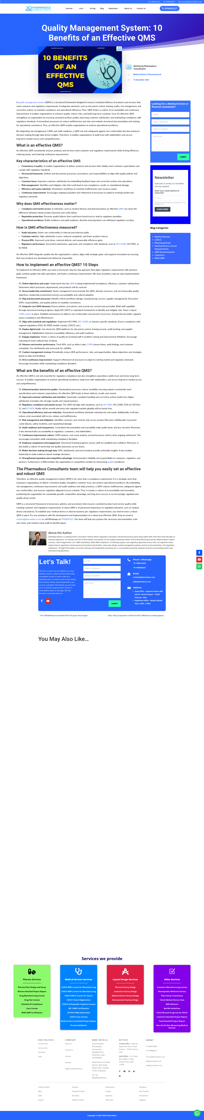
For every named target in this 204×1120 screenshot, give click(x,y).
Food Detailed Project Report (172, 1021)
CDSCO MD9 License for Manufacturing (78, 991)
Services (70, 8)
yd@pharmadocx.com (142, 582)
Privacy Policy (43, 1044)
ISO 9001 (107, 405)
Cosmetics (159, 255)
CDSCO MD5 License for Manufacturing (78, 987)
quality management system (31, 102)
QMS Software (172, 1004)
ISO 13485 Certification (78, 1008)
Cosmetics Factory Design (125, 991)
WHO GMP (160, 258)
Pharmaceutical (154, 74)
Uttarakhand (143, 1096)
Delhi (40, 1096)
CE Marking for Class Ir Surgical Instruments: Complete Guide (64, 730)
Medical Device (139, 74)
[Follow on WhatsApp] (199, 566)
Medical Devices (162, 236)
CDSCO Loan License (79, 1017)
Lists (82, 8)
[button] (197, 1113)
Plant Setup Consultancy (172, 995)
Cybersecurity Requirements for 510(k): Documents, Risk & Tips (65, 927)
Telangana (142, 1087)
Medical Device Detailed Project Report (78, 1021)
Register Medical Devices (73, 1069)
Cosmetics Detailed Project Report (172, 1017)
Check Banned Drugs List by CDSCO (172, 1012)
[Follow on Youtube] (199, 560)
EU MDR (30, 409)
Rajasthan (109, 1096)
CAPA (89, 345)
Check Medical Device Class (172, 1000)
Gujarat (40, 1100)
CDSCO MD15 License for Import (78, 995)
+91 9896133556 (139, 563)
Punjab (108, 1091)
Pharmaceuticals (163, 242)
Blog (102, 8)
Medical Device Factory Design (125, 995)
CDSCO (158, 239)
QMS (121, 209)
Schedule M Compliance (32, 1004)
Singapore (142, 1100)
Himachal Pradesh (78, 1091)
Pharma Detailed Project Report (32, 991)
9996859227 (169, 2)
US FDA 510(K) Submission (78, 1012)
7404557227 (154, 2)
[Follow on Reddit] (134, 1071)
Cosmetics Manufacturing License (172, 987)
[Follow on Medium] (129, 1071)
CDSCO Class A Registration (79, 1000)
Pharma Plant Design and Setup (32, 987)
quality (111, 462)
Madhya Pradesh (78, 1100)
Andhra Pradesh (44, 1087)
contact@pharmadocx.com (190, 2)
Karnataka (75, 1096)
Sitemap (68, 1062)
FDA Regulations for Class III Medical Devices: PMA (60, 828)
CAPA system (25, 314)
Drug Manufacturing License (32, 995)
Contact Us (141, 8)
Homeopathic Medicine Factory (172, 991)
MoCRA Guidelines (172, 1008)
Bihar (40, 1091)
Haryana (75, 1087)
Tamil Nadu (109, 1100)
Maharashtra (110, 1087)
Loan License (32, 1008)
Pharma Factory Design (125, 987)
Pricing (92, 8)
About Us (128, 8)
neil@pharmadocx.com (154, 1065)
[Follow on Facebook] (199, 553)
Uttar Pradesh (144, 1091)
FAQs (40, 1057)
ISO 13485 (121, 244)
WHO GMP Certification (32, 1012)
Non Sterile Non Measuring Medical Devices (172, 1026)
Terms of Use (42, 1048)
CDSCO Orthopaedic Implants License (78, 1004)
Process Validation (78, 1025)
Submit (183, 157)
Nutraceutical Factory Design (125, 1000)
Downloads (114, 8)
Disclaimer (41, 1052)
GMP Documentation (165, 252)
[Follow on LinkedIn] (120, 1076)
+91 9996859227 (139, 568)
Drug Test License (32, 1000)
